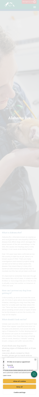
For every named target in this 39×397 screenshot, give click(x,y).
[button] (34, 374)
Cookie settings (19, 392)
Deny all (19, 387)
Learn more (7, 375)
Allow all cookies (19, 381)
